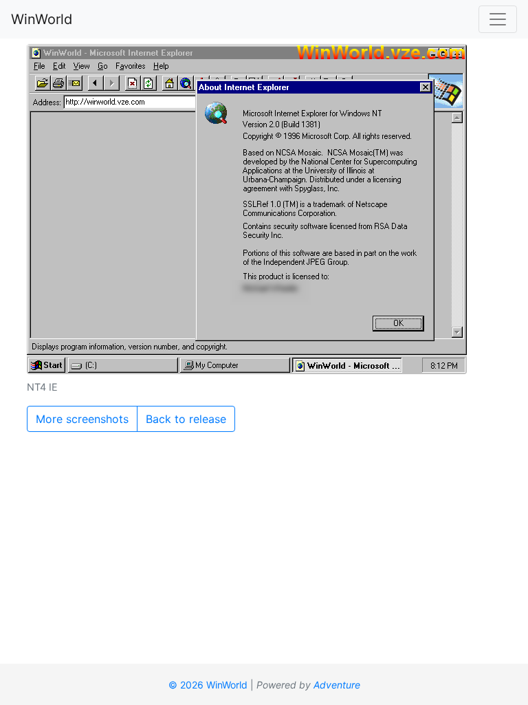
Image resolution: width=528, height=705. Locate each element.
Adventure (337, 685)
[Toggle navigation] (497, 19)
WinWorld (41, 19)
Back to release (186, 419)
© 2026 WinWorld (208, 685)
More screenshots (82, 419)
